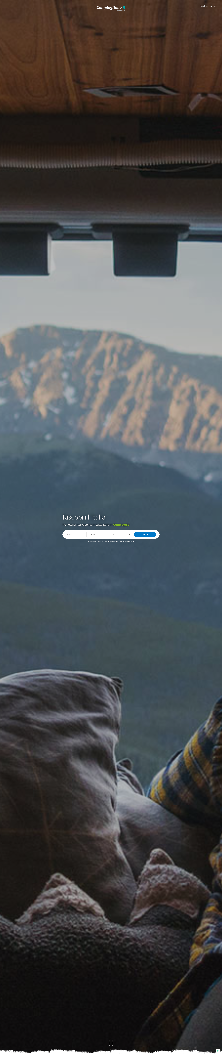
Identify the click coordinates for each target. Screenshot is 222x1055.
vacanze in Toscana (95, 541)
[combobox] (75, 534)
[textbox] (70, 534)
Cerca (145, 534)
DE (206, 6)
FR (211, 6)
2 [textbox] (113, 534)
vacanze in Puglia (111, 541)
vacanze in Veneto (127, 541)
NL (215, 6)
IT (198, 6)
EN (202, 6)
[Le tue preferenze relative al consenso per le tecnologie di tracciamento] (218, 1051)
